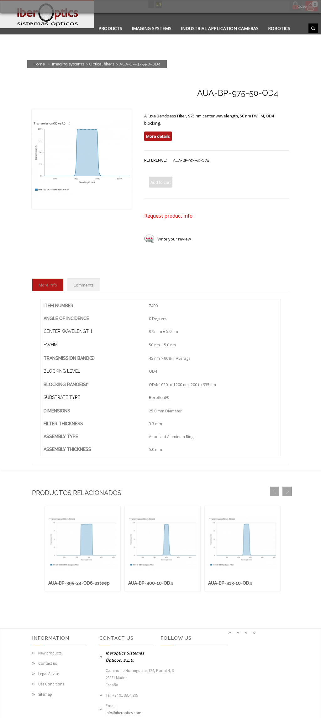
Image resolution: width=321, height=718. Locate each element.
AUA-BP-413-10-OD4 (230, 583)
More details (158, 136)
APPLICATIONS (114, 36)
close (302, 6)
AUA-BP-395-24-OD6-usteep (79, 583)
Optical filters (101, 64)
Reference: (155, 160)
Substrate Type (62, 397)
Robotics (279, 28)
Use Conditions (51, 684)
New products (49, 653)
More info (48, 285)
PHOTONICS (182, 36)
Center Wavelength (68, 331)
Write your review (174, 239)
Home (39, 64)
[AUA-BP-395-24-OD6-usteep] (82, 576)
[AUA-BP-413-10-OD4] (242, 576)
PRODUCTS (110, 28)
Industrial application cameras (220, 28)
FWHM (51, 344)
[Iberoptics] (47, 15)
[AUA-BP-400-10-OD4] (162, 576)
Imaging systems (151, 28)
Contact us (47, 663)
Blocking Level (62, 371)
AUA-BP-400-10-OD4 (150, 583)
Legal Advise (48, 673)
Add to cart (160, 182)
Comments (83, 285)
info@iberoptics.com (123, 712)
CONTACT (149, 36)
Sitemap (45, 694)
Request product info (168, 215)
